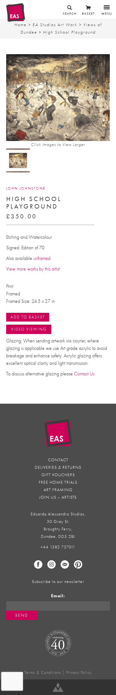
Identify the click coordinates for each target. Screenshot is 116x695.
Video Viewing (29, 329)
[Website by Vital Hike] (58, 687)
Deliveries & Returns (58, 467)
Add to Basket (28, 317)
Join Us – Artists (58, 497)
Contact (58, 460)
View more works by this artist (33, 269)
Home (20, 24)
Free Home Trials (58, 482)
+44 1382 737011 (58, 547)
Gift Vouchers (58, 474)
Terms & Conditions (42, 672)
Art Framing (58, 489)
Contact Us (84, 374)
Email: (58, 596)
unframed (41, 258)
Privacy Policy (79, 672)
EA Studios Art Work (54, 24)
